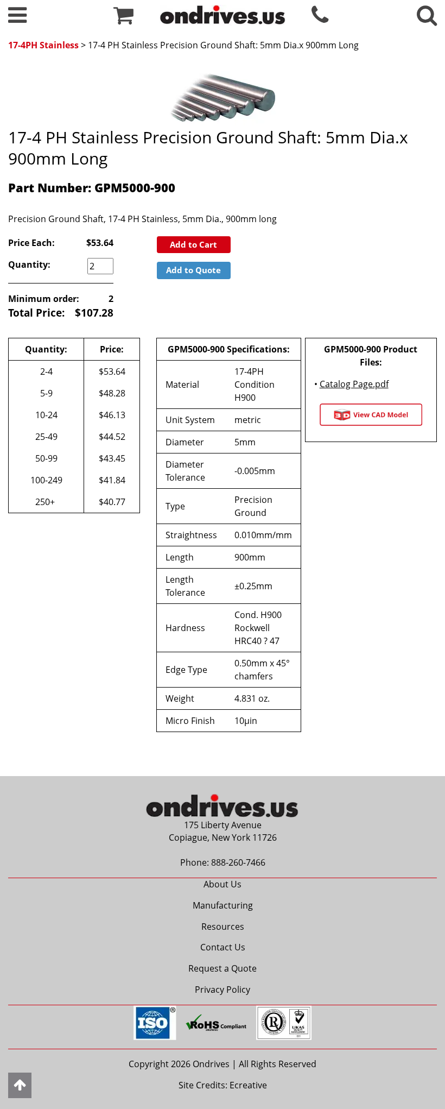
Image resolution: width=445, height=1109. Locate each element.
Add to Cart (193, 244)
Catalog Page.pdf (354, 384)
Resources (222, 926)
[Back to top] (19, 1085)
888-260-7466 (238, 862)
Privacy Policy (222, 989)
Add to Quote (193, 269)
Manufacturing (223, 905)
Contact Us (222, 947)
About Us (222, 884)
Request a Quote (222, 968)
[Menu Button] (17, 20)
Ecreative (248, 1085)
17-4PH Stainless (43, 45)
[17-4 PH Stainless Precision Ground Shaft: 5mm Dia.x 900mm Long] (222, 94)
